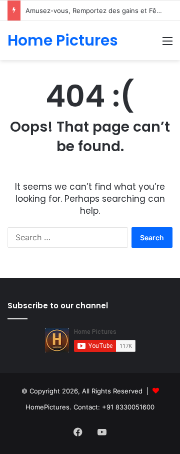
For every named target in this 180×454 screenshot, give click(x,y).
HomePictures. (50, 407)
